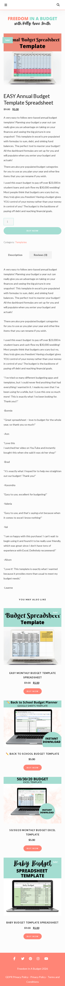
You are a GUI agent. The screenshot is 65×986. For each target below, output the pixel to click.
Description (15, 254)
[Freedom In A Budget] (32, 21)
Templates (21, 242)
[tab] (15, 255)
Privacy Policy (38, 977)
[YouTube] (50, 4)
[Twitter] (30, 4)
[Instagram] (43, 4)
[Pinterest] (36, 4)
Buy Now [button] (32, 691)
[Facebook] (23, 4)
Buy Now (32, 230)
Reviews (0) (40, 254)
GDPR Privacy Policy (16, 977)
